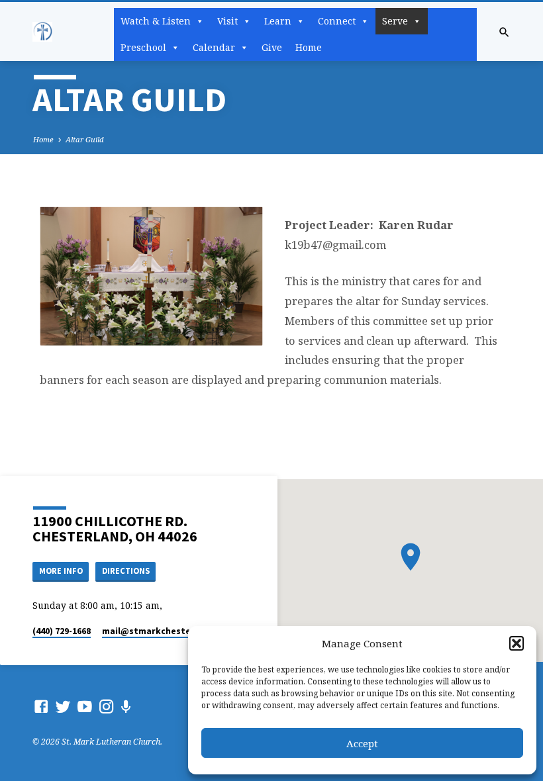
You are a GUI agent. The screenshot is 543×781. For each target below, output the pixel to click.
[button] (516, 643)
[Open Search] (504, 32)
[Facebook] (41, 706)
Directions (126, 571)
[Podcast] (126, 706)
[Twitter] (63, 706)
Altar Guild (85, 139)
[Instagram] (106, 706)
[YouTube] (84, 706)
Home (308, 47)
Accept (362, 743)
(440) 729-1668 (61, 631)
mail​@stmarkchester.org (157, 631)
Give (272, 47)
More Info (61, 571)
